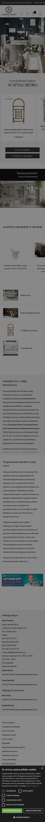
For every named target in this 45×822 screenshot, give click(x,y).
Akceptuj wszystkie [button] (12, 811)
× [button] (42, 768)
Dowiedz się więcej (32, 786)
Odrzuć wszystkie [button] (33, 811)
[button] (22, 817)
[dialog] (22, 411)
